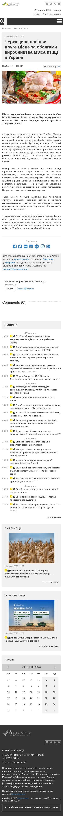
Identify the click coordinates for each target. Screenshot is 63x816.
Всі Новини (54, 517)
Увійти (37, 14)
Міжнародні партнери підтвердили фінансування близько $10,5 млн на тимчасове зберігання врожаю (33, 389)
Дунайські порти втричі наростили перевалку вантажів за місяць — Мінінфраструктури (35, 406)
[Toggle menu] (59, 21)
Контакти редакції (13, 750)
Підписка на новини (14, 762)
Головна (6, 28)
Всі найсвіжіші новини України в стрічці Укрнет (31, 808)
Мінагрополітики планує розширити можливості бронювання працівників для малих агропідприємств (34, 452)
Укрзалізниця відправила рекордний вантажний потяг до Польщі (31, 461)
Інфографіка (15, 595)
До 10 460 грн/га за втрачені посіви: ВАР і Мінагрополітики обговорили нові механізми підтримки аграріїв (33, 423)
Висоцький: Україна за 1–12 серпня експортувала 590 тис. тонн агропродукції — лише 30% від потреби (29, 573)
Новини (7, 66)
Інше (19, 66)
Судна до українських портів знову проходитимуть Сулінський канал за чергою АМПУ (35, 432)
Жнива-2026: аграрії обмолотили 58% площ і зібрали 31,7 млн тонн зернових (35, 414)
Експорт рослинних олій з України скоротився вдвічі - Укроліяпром (30, 443)
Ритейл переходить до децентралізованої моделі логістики (34, 490)
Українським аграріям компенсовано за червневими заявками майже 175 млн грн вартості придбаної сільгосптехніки (35, 368)
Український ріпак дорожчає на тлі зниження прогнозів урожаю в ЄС (35, 480)
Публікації (13, 528)
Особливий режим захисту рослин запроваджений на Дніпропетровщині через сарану (32, 339)
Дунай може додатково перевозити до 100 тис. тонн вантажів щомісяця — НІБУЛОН (34, 348)
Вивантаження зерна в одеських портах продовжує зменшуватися (33, 498)
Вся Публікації (50, 582)
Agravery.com (23, 798)
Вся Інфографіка (48, 646)
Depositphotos (18, 794)
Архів (9, 659)
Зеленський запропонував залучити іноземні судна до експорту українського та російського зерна (35, 470)
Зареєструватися (52, 14)
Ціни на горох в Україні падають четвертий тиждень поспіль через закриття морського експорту (34, 357)
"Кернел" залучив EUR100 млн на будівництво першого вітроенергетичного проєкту (34, 377)
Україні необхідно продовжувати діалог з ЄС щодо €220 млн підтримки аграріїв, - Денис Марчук (35, 507)
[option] (31, 87)
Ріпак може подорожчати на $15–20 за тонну (32, 399)
